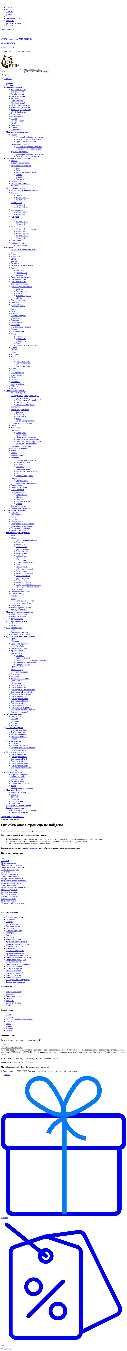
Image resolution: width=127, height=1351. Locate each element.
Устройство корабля (14, 917)
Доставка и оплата (14, 18)
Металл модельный (14, 966)
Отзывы (9, 25)
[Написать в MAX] (10, 39)
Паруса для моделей (14, 973)
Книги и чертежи (13, 971)
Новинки (10, 937)
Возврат (9, 998)
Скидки (9, 935)
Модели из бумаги (13, 977)
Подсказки (10, 919)
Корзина (8, 79)
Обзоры (9, 922)
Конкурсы (10, 933)
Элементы (10, 948)
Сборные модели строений (17, 944)
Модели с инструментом (16, 942)
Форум (9, 7)
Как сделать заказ (13, 992)
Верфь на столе (7, 29)
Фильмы (9, 12)
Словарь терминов (14, 931)
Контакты (10, 21)
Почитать (10, 928)
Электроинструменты (15, 953)
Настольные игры (13, 975)
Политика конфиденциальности (19, 1019)
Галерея (9, 1030)
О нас (8, 16)
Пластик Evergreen (14, 968)
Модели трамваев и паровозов (19, 957)
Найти (46, 72)
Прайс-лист (11, 1005)
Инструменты (12, 924)
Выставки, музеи (13, 926)
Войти (7, 1075)
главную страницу (30, 848)
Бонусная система (13, 23)
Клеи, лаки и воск (13, 962)
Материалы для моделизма (17, 955)
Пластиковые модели (15, 946)
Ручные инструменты (15, 951)
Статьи (9, 14)
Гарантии (10, 994)
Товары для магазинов (15, 982)
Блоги (8, 9)
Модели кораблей (13, 939)
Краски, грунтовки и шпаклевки (20, 964)
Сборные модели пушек (16, 960)
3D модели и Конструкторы (18, 980)
